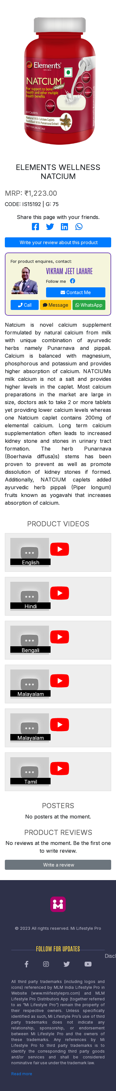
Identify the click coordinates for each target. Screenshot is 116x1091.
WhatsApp (90, 305)
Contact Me (78, 292)
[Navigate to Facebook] (72, 281)
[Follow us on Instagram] (46, 964)
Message (57, 305)
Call (27, 305)
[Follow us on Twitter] (66, 964)
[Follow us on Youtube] (88, 964)
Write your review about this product (58, 242)
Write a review (58, 865)
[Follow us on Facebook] (26, 964)
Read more (21, 1073)
